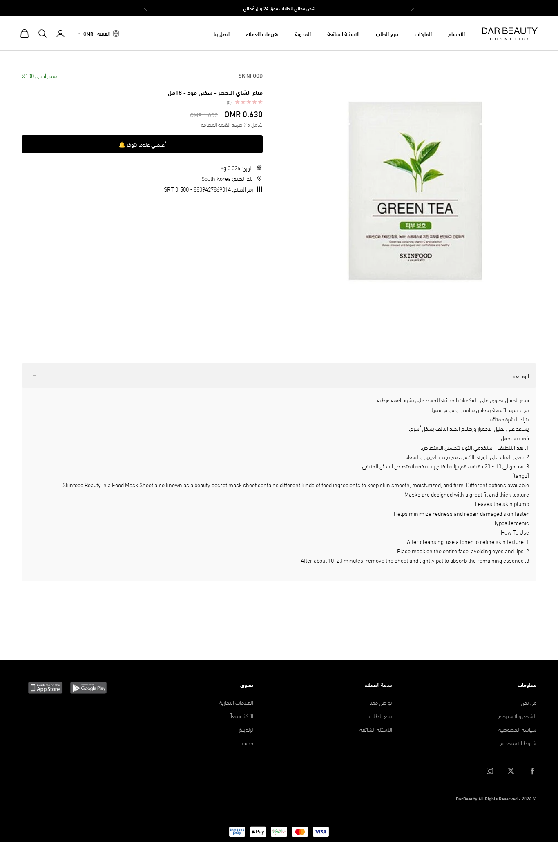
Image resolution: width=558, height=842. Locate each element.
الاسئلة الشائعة (343, 33)
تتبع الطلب (387, 33)
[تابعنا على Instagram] (490, 771)
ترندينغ (246, 729)
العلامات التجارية (236, 702)
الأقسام (456, 33)
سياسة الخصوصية (517, 729)
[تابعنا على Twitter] (511, 771)
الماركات (423, 33)
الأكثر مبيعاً (242, 715)
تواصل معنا (380, 702)
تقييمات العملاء (262, 33)
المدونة (303, 33)
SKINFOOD (251, 75)
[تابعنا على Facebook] (532, 771)
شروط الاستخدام (518, 742)
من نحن (528, 702)
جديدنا (246, 742)
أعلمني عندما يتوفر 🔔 (142, 144)
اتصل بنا (222, 33)
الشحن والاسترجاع (517, 715)
